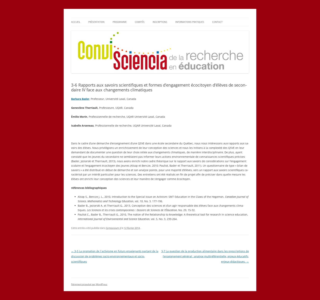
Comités (139, 22)
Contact (217, 22)
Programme (120, 22)
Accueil (75, 22)
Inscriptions (160, 22)
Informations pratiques (189, 22)
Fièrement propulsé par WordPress (89, 284)
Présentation (96, 22)
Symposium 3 (113, 228)
